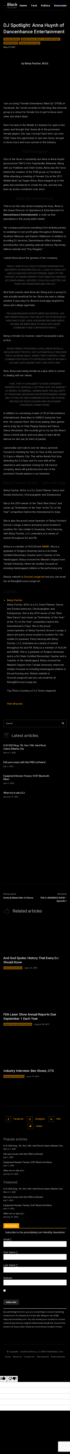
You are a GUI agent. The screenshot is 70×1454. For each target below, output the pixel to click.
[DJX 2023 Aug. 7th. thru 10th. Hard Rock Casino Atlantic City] (61, 748)
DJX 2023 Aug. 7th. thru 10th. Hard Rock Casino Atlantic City (24, 747)
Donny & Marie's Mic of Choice (18, 897)
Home (8, 1356)
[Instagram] (30, 1119)
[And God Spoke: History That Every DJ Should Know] (35, 936)
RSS (59, 1118)
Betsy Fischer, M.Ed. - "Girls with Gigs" (40, 39)
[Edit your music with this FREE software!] (61, 764)
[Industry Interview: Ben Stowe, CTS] (35, 1049)
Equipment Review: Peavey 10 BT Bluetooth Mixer (26, 777)
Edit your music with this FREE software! (24, 762)
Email (7, 1239)
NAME (45, 546)
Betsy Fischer (14, 600)
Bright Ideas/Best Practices (17, 1024)
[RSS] (51, 1119)
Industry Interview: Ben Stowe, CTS (28, 1070)
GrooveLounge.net (34, 577)
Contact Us (29, 1356)
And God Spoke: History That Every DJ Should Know (30, 960)
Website (7, 1277)
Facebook (18, 1118)
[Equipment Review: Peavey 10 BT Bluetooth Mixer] (61, 779)
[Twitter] (30, 1126)
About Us (17, 1356)
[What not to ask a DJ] (61, 794)
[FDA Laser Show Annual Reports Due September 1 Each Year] (35, 992)
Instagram (40, 1118)
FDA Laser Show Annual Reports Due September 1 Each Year (29, 1016)
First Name (10, 1252)
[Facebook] (8, 1119)
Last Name (10, 1265)
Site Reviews (43, 1356)
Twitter (39, 1126)
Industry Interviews (29, 43)
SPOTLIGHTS (10, 43)
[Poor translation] (12, 1379)
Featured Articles (13, 968)
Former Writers (11, 39)
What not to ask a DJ (14, 793)
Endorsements (58, 1356)
